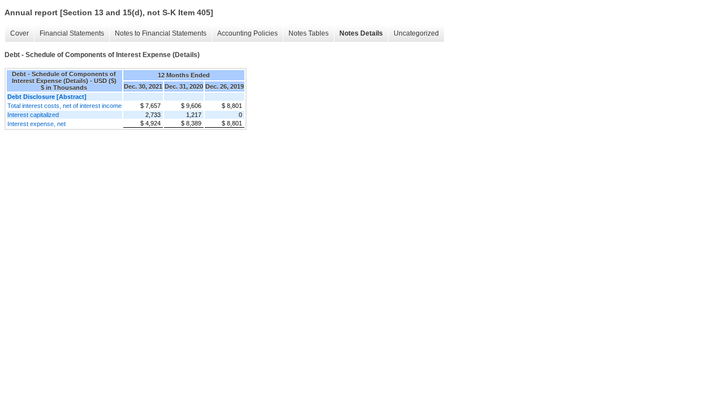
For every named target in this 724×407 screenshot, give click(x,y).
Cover (19, 33)
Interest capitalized (33, 114)
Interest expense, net (36, 123)
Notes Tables (308, 33)
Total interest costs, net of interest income (64, 105)
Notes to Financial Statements (160, 33)
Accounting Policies (247, 33)
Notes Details (361, 33)
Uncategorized (416, 33)
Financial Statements (72, 33)
